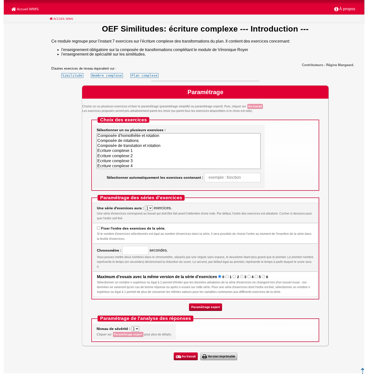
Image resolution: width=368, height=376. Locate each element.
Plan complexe (144, 75)
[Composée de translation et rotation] (178, 145)
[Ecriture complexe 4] (178, 166)
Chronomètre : (109, 250)
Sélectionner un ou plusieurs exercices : (131, 130)
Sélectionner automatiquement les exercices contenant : (155, 177)
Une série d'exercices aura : (120, 208)
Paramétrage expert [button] (205, 307)
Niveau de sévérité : (113, 329)
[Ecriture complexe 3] (178, 161)
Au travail (255, 106)
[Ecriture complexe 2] (178, 156)
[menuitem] (344, 9)
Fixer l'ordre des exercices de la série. (133, 228)
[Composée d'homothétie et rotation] (178, 135)
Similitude (72, 75)
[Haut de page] (362, 372)
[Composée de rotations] (178, 140)
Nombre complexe (107, 75)
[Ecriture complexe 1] (178, 150)
